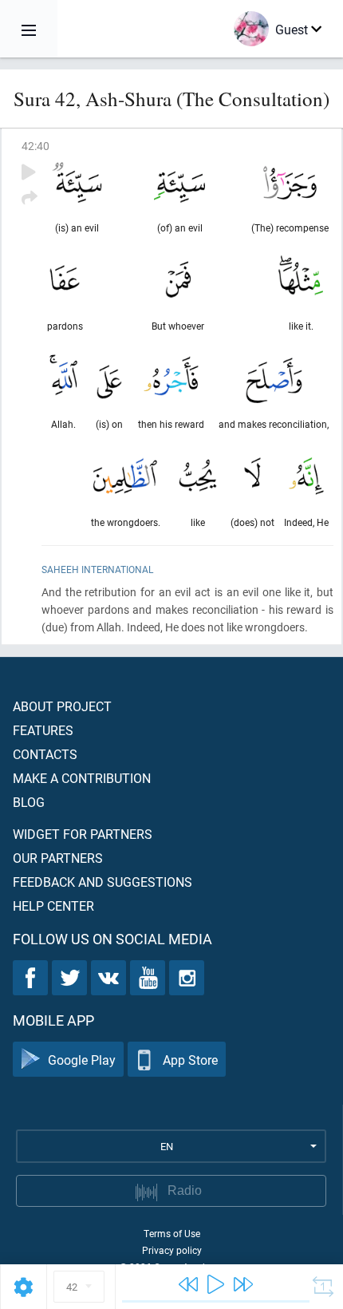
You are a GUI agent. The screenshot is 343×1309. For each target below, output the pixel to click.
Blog (29, 801)
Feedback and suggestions (102, 881)
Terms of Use (172, 1233)
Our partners (58, 857)
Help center (53, 905)
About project (62, 706)
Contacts (45, 753)
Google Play (82, 1059)
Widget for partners (82, 833)
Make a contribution (82, 777)
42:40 (35, 145)
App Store (190, 1059)
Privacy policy (172, 1250)
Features (43, 730)
